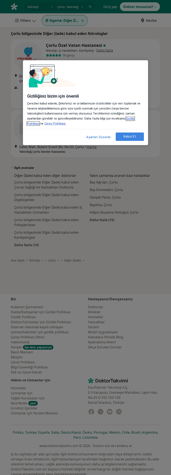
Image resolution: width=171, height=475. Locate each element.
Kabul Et (130, 137)
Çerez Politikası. (55, 123)
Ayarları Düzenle (98, 137)
